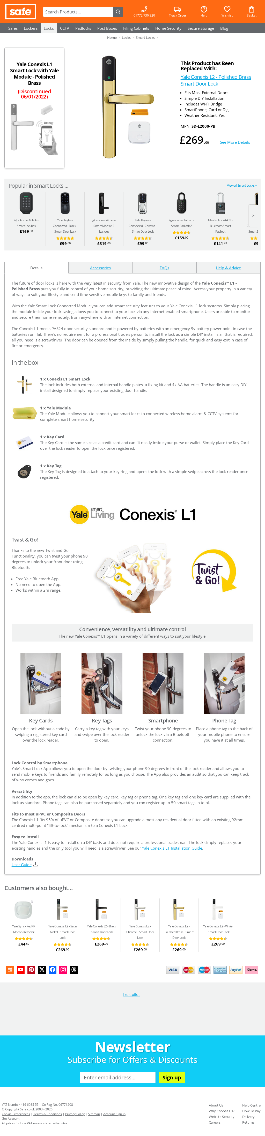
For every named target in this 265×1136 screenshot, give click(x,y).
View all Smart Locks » (241, 185)
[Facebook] (52, 970)
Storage (201, 28)
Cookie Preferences (16, 1114)
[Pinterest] (31, 970)
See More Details (235, 142)
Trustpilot (131, 994)
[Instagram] (63, 970)
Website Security (221, 1116)
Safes (13, 28)
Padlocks (83, 28)
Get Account (10, 1118)
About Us (216, 1105)
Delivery (248, 1116)
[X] (42, 970)
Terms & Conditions (47, 1114)
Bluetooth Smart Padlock (219, 226)
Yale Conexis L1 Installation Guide (172, 848)
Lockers (31, 28)
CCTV (64, 28)
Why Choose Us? (221, 1111)
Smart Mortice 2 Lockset (103, 226)
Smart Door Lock (64, 226)
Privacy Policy (75, 1114)
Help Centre (251, 1105)
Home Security (168, 28)
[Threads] (74, 970)
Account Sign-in (114, 1114)
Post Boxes (107, 28)
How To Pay (251, 1111)
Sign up (172, 1077)
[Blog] (10, 970)
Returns (248, 1122)
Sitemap (94, 1114)
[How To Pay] (213, 974)
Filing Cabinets (136, 28)
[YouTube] (21, 970)
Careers (214, 1122)
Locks (49, 28)
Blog (224, 28)
